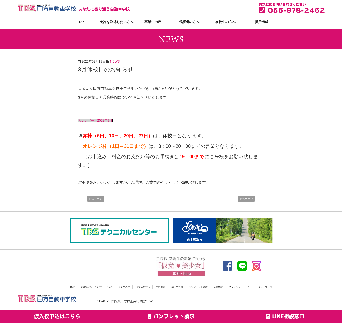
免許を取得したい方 (91, 287)
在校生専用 (177, 287)
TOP (80, 22)
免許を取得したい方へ (116, 22)
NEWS (115, 61)
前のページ (95, 198)
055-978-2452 (295, 11)
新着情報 (218, 287)
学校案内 (160, 287)
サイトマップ (265, 287)
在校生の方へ (225, 22)
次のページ (246, 198)
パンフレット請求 (198, 287)
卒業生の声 (152, 22)
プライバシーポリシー (240, 287)
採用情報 (261, 22)
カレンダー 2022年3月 (95, 120)
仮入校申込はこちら (57, 316)
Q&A (109, 287)
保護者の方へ (189, 22)
